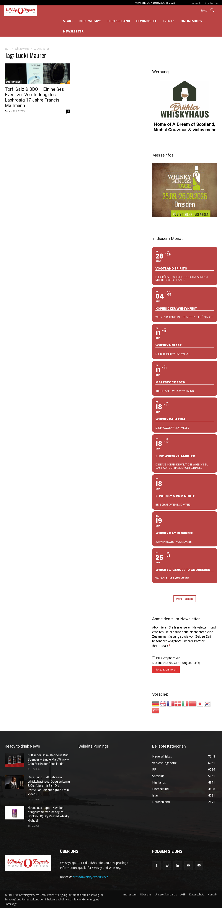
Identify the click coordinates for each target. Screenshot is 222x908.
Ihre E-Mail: (161, 646)
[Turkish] (156, 710)
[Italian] (185, 703)
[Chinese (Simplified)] (192, 703)
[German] (156, 703)
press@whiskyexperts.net (90, 877)
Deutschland (13, 81)
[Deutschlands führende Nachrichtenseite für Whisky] (27, 10)
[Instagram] (167, 865)
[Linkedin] (177, 865)
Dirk (7, 111)
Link (196, 663)
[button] (209, 10)
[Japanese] (200, 703)
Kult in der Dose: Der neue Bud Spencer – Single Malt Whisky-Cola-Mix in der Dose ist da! (48, 759)
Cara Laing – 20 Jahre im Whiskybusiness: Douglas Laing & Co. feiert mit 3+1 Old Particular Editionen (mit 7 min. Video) (49, 786)
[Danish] (178, 703)
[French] (170, 703)
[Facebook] (156, 865)
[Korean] (207, 703)
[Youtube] (199, 865)
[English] (163, 703)
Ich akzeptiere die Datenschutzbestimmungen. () (176, 660)
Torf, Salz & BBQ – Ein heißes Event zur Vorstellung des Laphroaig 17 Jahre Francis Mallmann (34, 97)
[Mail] (188, 865)
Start (7, 48)
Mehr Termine (184, 599)
